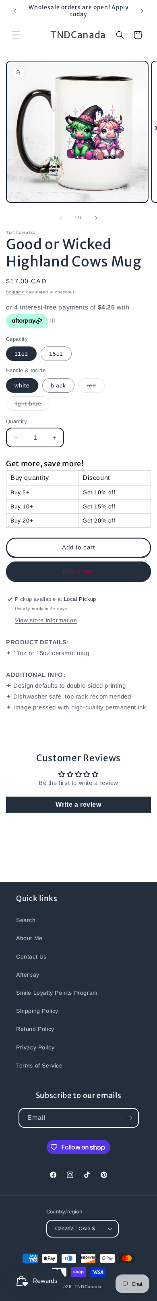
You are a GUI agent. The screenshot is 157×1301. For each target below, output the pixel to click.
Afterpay (27, 974)
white (22, 385)
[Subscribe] (129, 1118)
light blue (32, 405)
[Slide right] (96, 218)
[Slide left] (61, 218)
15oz (56, 353)
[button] (16, 35)
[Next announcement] (142, 11)
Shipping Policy (37, 1011)
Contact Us (31, 956)
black (58, 385)
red (96, 387)
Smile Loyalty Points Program (57, 993)
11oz (21, 353)
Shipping (15, 292)
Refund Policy (35, 1029)
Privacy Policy (35, 1047)
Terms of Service (39, 1065)
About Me (29, 938)
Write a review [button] (78, 804)
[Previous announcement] (15, 11)
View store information (46, 620)
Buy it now (78, 571)
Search (26, 920)
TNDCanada (87, 1286)
